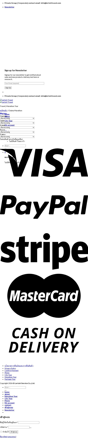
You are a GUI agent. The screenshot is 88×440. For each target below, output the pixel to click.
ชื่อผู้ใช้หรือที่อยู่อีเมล (9, 422)
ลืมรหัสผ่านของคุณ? (8, 437)
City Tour (8, 121)
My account (10, 125)
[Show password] (30, 427)
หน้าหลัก (3, 110)
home (7, 114)
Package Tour (10, 379)
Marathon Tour (10, 377)
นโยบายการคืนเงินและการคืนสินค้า (19, 366)
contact (8, 405)
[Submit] (5, 390)
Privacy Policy (10, 368)
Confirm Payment (11, 370)
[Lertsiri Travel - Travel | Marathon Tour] (6, 101)
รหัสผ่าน (4, 427)
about (7, 394)
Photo (7, 373)
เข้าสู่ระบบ (13, 432)
